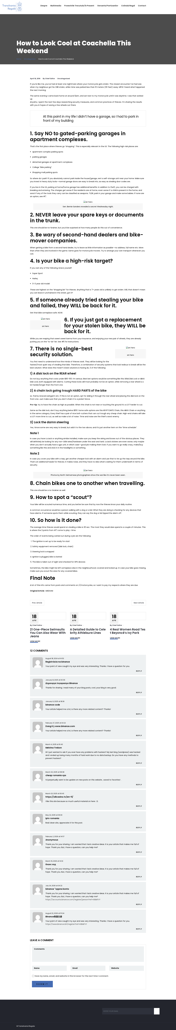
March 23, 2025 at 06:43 (54, 793)
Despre (43, 5)
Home (18, 59)
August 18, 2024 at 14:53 (54, 658)
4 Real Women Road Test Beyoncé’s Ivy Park (127, 631)
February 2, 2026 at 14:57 (54, 836)
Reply (139, 671)
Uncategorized (30, 59)
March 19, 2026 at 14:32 (54, 861)
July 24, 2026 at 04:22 (53, 886)
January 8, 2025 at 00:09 (55, 680)
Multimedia (55, 5)
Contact (142, 5)
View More (35, 641)
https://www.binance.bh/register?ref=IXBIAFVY (66, 924)
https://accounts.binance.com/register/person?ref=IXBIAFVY (72, 899)
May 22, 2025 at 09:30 (53, 815)
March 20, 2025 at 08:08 (54, 772)
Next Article (139, 603)
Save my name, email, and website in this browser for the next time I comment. (72, 976)
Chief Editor (50, 78)
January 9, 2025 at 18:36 (54, 701)
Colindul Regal (128, 5)
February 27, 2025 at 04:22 (55, 723)
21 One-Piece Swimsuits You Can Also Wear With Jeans (48, 632)
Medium (49, 591)
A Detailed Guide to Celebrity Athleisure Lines (88, 631)
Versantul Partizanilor (107, 5)
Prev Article (37, 603)
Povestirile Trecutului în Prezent (79, 5)
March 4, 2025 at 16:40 (54, 744)
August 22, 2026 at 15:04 (54, 913)
